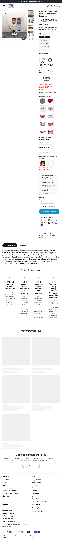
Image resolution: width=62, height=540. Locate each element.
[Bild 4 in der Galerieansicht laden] (31, 33)
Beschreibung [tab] (11, 245)
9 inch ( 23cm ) (45, 47)
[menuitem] (16, 480)
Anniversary (36, 482)
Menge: (42, 198)
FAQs (4, 485)
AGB (47, 536)
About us (5, 480)
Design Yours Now (30, 466)
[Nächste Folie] (32, 39)
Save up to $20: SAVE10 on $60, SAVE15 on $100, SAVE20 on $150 (50, 20)
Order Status (7, 511)
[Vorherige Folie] (29, 39)
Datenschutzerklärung (39, 536)
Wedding (35, 493)
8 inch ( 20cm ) (45, 43)
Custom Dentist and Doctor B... (47, 236)
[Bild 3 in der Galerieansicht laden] (31, 27)
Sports (34, 491)
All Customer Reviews (10, 493)
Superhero (36, 499)
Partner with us (8, 488)
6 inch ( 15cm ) (45, 37)
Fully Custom (37, 480)
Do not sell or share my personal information (14, 525)
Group (34, 496)
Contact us (6, 508)
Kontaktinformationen (29, 538)
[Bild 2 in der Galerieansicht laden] (31, 20)
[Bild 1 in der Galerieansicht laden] (31, 13)
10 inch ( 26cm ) (45, 50)
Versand (51, 536)
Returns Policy (7, 516)
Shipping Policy (8, 513)
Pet (33, 488)
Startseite (48, 233)
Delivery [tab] (24, 245)
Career (34, 485)
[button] (48, 6)
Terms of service (8, 521)
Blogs (4, 482)
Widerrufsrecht (28, 536)
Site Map (5, 496)
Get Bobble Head (11, 536)
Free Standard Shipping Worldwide (30, 1)
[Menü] (4, 6)
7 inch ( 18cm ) (45, 40)
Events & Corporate (9, 491)
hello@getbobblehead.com (44, 508)
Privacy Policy (7, 519)
